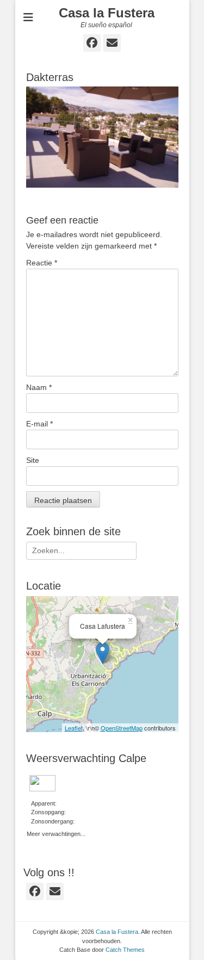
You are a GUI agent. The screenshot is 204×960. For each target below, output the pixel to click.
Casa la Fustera (106, 12)
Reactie (41, 262)
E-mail (39, 423)
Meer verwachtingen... (56, 833)
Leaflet (74, 727)
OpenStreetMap (122, 727)
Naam (39, 387)
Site (32, 460)
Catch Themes (125, 949)
